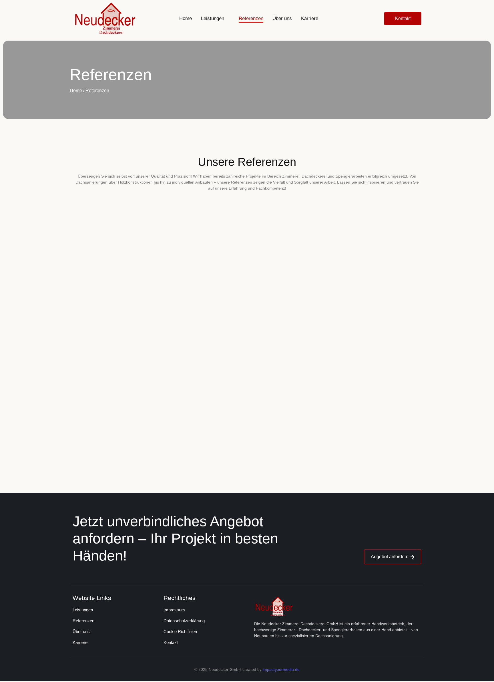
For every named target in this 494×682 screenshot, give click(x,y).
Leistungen (83, 609)
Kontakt (171, 642)
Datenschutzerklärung (184, 620)
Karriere (80, 642)
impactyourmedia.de (281, 669)
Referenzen (83, 620)
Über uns (81, 631)
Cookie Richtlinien (180, 631)
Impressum (174, 609)
